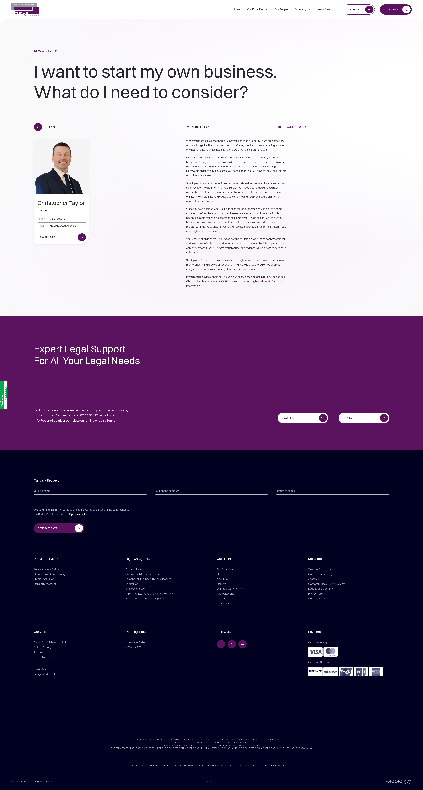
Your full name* (42, 490)
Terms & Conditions (319, 569)
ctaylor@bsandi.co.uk (257, 281)
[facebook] (221, 644)
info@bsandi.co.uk (48, 420)
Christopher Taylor (197, 281)
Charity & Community (229, 588)
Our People (223, 574)
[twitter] (232, 644)
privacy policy (79, 514)
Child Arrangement (45, 584)
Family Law (131, 584)
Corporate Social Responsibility (326, 584)
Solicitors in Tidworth (243, 765)
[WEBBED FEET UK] (399, 781)
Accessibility (315, 579)
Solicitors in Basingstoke (179, 765)
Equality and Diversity (320, 588)
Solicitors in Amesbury (146, 765)
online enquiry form (100, 420)
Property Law (133, 569)
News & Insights (45, 50)
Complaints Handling (320, 574)
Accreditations (225, 593)
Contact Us (223, 603)
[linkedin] (242, 644)
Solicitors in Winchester (276, 765)
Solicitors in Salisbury (212, 765)
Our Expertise (225, 569)
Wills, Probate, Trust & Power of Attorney (149, 593)
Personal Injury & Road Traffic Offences (148, 579)
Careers (221, 584)
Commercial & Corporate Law (142, 574)
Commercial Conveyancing (49, 574)
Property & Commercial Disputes (144, 598)
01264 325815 (220, 281)
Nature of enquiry (286, 490)
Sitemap (211, 781)
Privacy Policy (316, 593)
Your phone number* (167, 490)
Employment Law (44, 579)
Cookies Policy (316, 598)
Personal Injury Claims (46, 569)
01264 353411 (89, 415)
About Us (222, 579)
